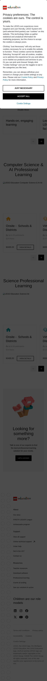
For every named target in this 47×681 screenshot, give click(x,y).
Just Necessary (23, 88)
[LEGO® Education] (12, 8)
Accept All (23, 96)
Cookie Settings (23, 103)
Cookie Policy (27, 77)
